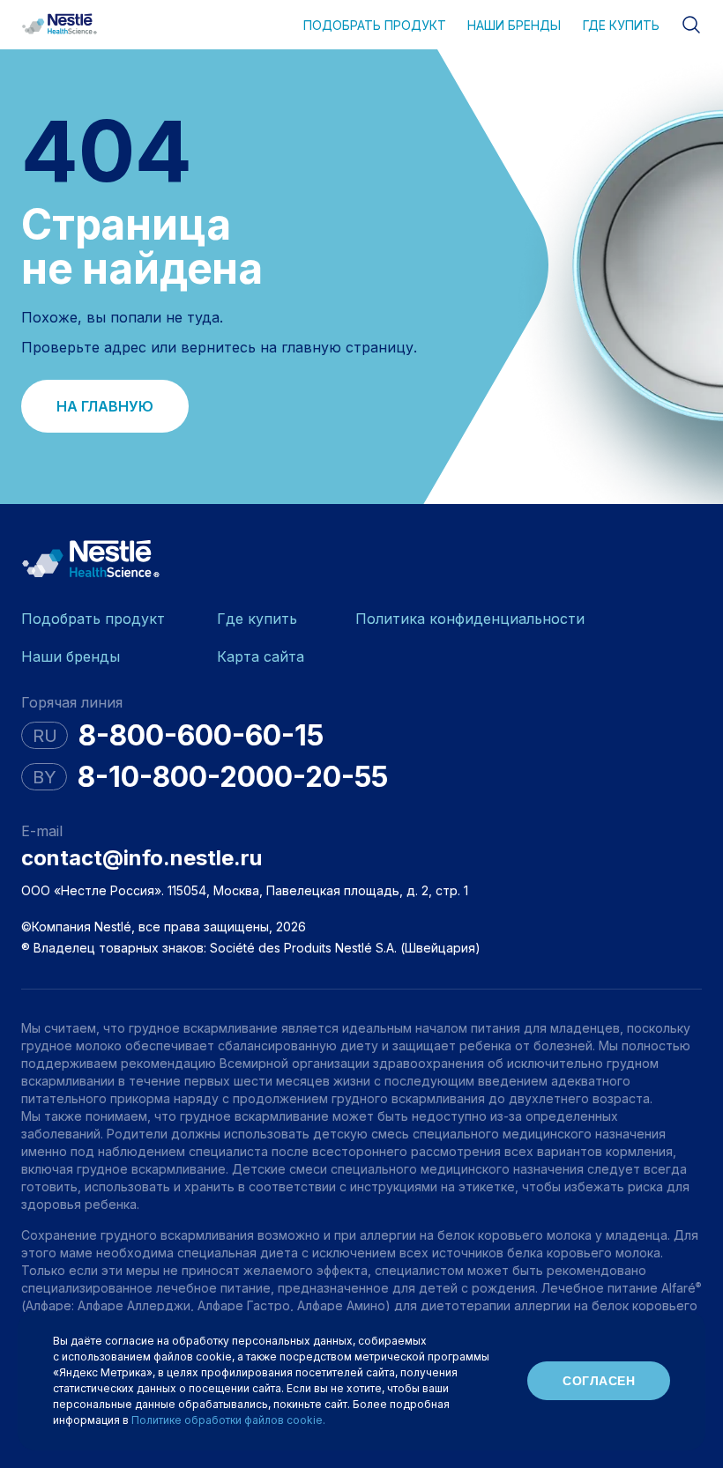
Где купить (621, 25)
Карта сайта (260, 656)
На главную (104, 406)
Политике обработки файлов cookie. (228, 1420)
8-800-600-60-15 (201, 735)
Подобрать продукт (374, 25)
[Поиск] (691, 24)
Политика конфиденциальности (470, 618)
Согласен (599, 1381)
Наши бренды (514, 25)
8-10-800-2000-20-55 (233, 777)
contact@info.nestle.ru (141, 858)
